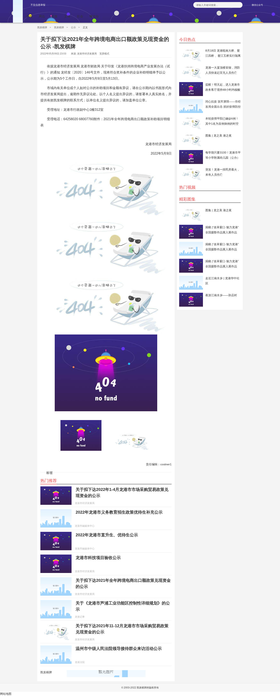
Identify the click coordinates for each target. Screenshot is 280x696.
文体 (67, 16)
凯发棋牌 (42, 27)
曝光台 (94, 16)
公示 (73, 27)
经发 (54, 16)
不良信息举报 (38, 4)
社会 (80, 16)
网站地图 (5, 693)
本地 (29, 16)
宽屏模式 (104, 53)
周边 (42, 16)
